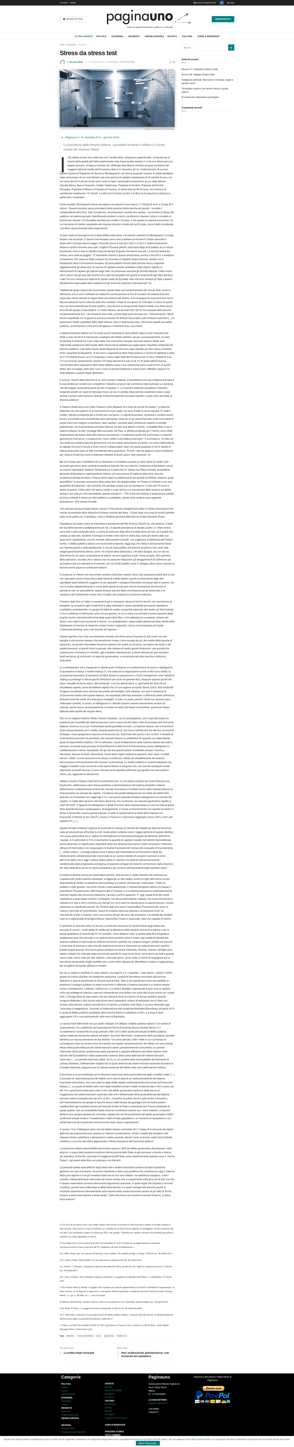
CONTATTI (153, 1412)
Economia (117, 36)
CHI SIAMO (154, 1409)
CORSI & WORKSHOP (208, 36)
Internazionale (68, 1394)
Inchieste (134, 36)
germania (109, 1335)
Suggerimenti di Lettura (116, 1418)
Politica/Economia (70, 1415)
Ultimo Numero (84, 36)
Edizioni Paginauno (158, 1403)
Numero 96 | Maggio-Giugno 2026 (198, 74)
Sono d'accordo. (148, 1443)
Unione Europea (154, 36)
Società (172, 36)
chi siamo (64, 3)
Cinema (108, 1407)
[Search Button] (195, 3)
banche (70, 1335)
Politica (101, 36)
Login (231, 3)
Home (62, 44)
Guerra (64, 1391)
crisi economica (85, 1335)
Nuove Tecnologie (113, 1390)
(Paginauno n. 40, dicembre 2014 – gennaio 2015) (92, 137)
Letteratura (110, 1404)
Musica (108, 1411)
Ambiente (109, 1394)
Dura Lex (65, 1411)
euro (98, 1335)
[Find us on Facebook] (222, 3)
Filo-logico (110, 1414)
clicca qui (195, 1439)
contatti (72, 3)
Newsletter (74, 19)
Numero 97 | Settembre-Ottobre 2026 (199, 69)
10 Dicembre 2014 (97, 61)
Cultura (187, 36)
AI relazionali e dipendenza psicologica (200, 97)
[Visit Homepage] (149, 19)
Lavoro (64, 1404)
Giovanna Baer (76, 61)
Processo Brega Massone (73, 1432)
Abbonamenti (223, 19)
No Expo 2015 (68, 1428)
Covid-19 (109, 1397)
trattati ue (121, 1335)
